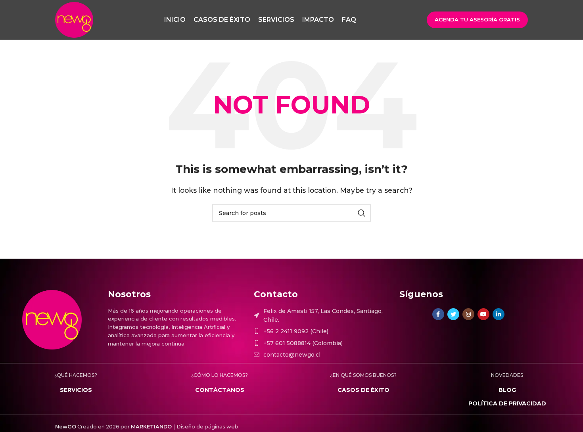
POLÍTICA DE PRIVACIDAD (507, 403)
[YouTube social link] (483, 314)
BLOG (507, 390)
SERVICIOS (76, 390)
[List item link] (322, 331)
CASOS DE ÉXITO (363, 390)
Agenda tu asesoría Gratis (477, 19)
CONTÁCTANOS (219, 390)
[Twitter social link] (453, 314)
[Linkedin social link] (498, 314)
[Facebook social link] (438, 314)
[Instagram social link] (468, 314)
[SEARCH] (362, 213)
